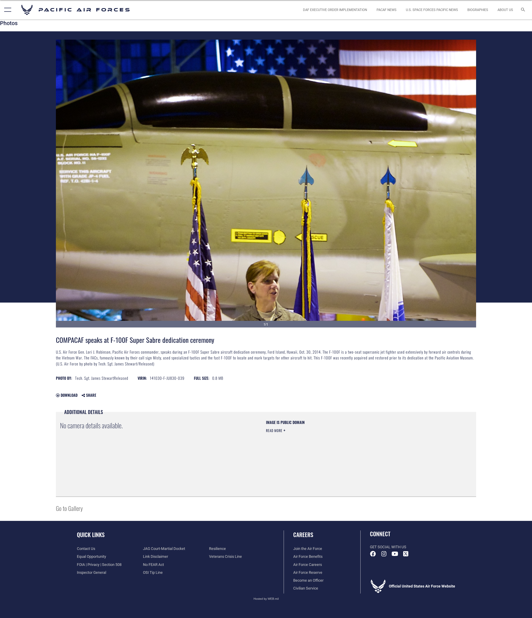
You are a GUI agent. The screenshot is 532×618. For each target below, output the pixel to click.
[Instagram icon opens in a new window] (384, 554)
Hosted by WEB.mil (266, 598)
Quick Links (91, 534)
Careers (303, 534)
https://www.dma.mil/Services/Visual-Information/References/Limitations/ (314, 451)
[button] (7, 10)
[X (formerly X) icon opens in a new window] (406, 554)
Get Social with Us (388, 547)
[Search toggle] (523, 10)
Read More (274, 430)
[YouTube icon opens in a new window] (395, 554)
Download (69, 395)
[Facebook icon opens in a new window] (373, 554)
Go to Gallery (69, 508)
